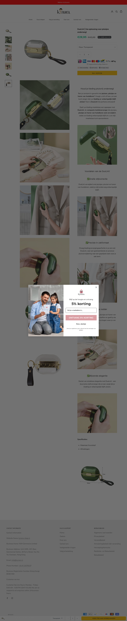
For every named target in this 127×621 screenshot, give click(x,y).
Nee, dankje (81, 324)
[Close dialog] (96, 287)
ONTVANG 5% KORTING (81, 318)
